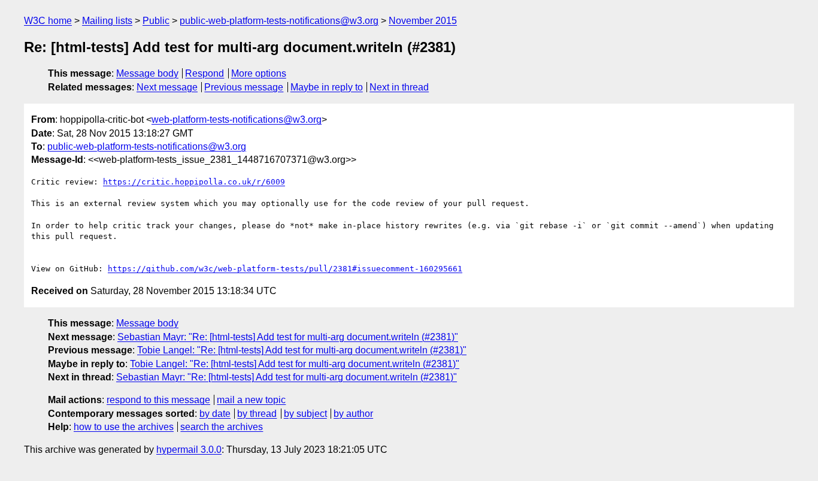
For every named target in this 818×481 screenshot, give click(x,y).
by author (353, 414)
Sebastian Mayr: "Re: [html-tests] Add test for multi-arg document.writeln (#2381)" (287, 337)
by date (215, 414)
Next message (167, 87)
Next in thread (399, 87)
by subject (305, 414)
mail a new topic (251, 400)
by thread (257, 414)
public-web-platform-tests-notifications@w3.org (279, 21)
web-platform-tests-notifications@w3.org (237, 119)
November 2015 (423, 21)
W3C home (48, 21)
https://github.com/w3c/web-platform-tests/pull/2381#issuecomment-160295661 (285, 268)
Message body (147, 73)
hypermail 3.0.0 (189, 449)
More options (258, 73)
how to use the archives (124, 427)
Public (156, 21)
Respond (204, 73)
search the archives (221, 427)
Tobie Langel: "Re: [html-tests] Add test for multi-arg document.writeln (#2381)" (301, 350)
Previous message (243, 87)
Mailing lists (107, 21)
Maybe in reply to (326, 87)
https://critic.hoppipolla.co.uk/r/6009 (194, 181)
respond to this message (158, 400)
